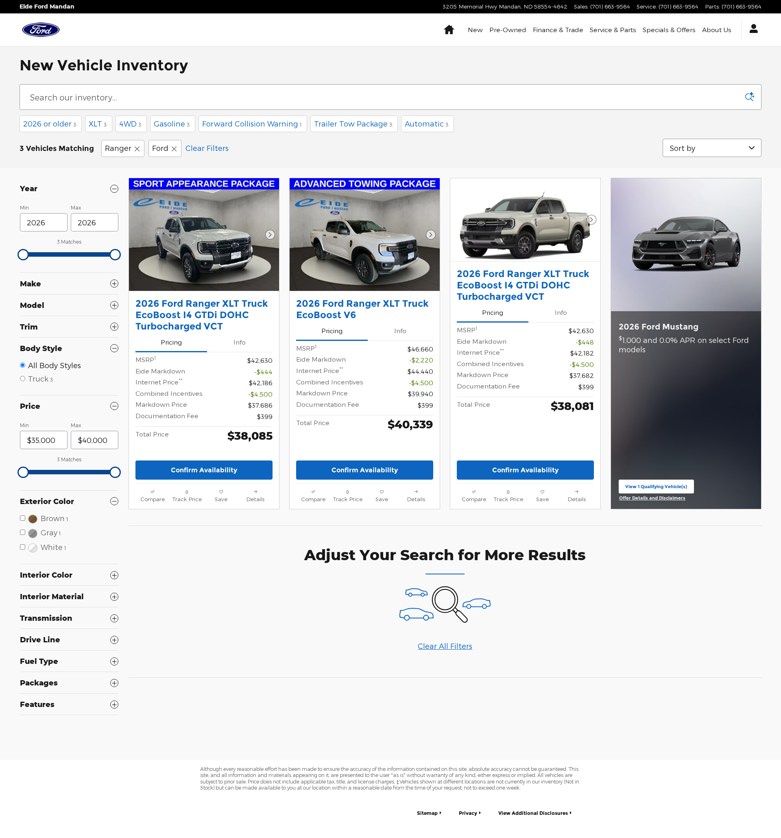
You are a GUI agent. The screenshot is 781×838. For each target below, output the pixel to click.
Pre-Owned (507, 29)
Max (76, 207)
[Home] (41, 29)
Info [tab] (239, 342)
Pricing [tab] (171, 342)
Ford (160, 148)
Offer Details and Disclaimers (653, 498)
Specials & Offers (669, 29)
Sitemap (427, 813)
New (475, 29)
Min (24, 207)
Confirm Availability (204, 470)
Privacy (468, 813)
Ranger (118, 148)
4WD (130, 123)
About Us (716, 29)
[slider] (23, 254)
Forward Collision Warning (252, 123)
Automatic (427, 123)
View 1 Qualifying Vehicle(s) (656, 488)
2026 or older (49, 123)
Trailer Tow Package (353, 123)
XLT (98, 123)
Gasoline (172, 123)
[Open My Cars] (751, 29)
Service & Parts (613, 29)
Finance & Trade (558, 29)
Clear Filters (207, 148)
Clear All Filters (445, 646)
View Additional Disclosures (533, 813)
